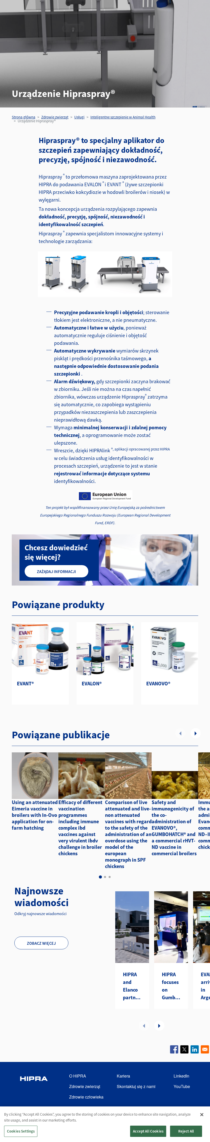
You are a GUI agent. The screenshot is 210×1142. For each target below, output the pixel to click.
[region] (105, 1124)
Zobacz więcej (41, 943)
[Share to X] (184, 1049)
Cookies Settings (21, 1131)
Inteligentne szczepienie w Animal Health (122, 117)
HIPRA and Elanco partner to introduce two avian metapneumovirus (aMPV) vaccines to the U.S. (132, 986)
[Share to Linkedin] (195, 1049)
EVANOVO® (158, 683)
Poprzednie (180, 733)
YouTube (182, 1086)
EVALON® (92, 683)
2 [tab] (105, 877)
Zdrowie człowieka (86, 1097)
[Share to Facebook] (174, 1049)
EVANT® (25, 683)
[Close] (201, 1114)
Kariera (123, 1076)
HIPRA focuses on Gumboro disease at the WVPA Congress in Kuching (171, 986)
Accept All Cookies (148, 1131)
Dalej (196, 733)
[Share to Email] (205, 1049)
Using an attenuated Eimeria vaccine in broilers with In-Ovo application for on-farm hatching (35, 815)
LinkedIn (181, 1076)
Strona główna (23, 117)
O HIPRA (77, 1076)
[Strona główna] (34, 1086)
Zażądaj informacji (56, 571)
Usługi (79, 117)
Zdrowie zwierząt (54, 117)
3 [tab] (110, 877)
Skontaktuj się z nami (136, 1086)
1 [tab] (100, 877)
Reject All (186, 1131)
